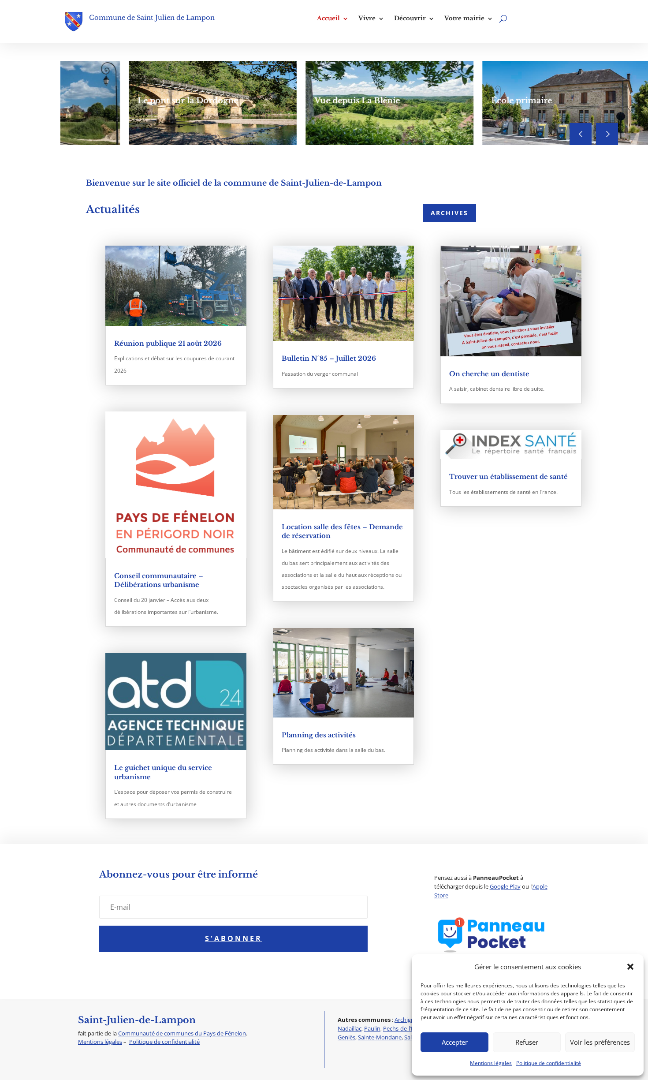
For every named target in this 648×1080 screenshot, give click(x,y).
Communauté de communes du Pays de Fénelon (182, 1033)
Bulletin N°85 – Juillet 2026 (329, 358)
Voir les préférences (600, 1042)
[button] (630, 966)
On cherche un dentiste (489, 374)
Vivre (367, 18)
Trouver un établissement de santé (508, 477)
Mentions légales (491, 1063)
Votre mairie (464, 18)
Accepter (455, 1042)
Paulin (372, 1028)
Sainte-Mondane (380, 1037)
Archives (449, 213)
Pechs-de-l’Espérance (410, 1028)
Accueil (328, 18)
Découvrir (410, 18)
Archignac (407, 1020)
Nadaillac (349, 1028)
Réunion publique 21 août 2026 (168, 344)
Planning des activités (319, 735)
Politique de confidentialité (548, 1063)
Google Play (505, 886)
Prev (581, 134)
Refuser (526, 1042)
